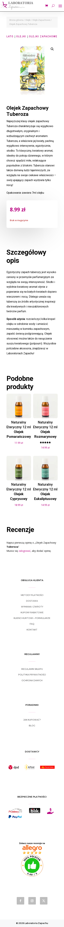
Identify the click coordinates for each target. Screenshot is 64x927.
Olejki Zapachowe (41, 20)
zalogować (25, 550)
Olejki (28, 20)
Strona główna (16, 20)
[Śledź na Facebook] (20, 901)
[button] (52, 49)
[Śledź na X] (43, 901)
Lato (9, 36)
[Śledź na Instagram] (32, 901)
